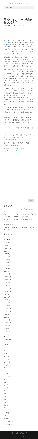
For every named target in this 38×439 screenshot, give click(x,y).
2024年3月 (7, 271)
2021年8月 (7, 297)
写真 (5, 394)
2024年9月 (7, 259)
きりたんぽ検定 (14, 64)
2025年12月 (7, 248)
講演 (5, 408)
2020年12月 (7, 308)
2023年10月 (7, 280)
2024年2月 (7, 274)
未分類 (6, 405)
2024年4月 (7, 268)
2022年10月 (7, 291)
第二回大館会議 (8, 224)
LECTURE (6, 342)
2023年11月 (7, 277)
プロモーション (8, 379)
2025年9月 (7, 251)
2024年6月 (7, 262)
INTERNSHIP (16, 26)
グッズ (6, 365)
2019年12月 (7, 323)
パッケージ (7, 373)
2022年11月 (7, 288)
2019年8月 (7, 326)
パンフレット (8, 376)
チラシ (6, 368)
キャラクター (8, 362)
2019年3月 (7, 328)
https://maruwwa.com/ (10, 139)
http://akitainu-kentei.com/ (11, 145)
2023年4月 (7, 283)
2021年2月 (7, 305)
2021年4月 (7, 303)
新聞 (5, 399)
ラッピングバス (8, 388)
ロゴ (5, 391)
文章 (5, 396)
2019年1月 (7, 331)
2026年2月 (7, 245)
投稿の (7, 418)
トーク (6, 371)
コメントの (8, 421)
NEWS (22, 26)
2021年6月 (7, 300)
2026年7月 (7, 242)
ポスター (6, 382)
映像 (5, 402)
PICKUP (6, 350)
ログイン (6, 416)
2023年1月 (7, 285)
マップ (6, 385)
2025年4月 (7, 257)
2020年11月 (7, 311)
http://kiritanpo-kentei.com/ (12, 151)
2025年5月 (7, 254)
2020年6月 (7, 320)
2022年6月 (7, 294)
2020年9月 (7, 314)
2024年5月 (7, 265)
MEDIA (6, 345)
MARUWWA (7, 42)
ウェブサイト (8, 359)
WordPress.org (8, 424)
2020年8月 (7, 317)
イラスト (6, 356)
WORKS (6, 353)
